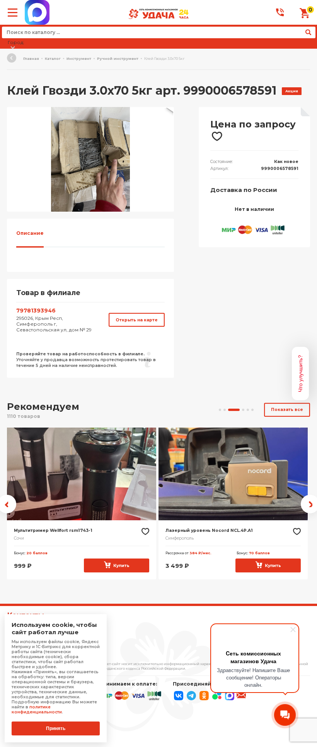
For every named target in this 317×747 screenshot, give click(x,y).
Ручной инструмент (117, 58)
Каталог (53, 58)
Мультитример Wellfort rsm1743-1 (53, 530)
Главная (31, 58)
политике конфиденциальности (37, 710)
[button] (167, 114)
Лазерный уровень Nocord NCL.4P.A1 (209, 530)
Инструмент (78, 58)
